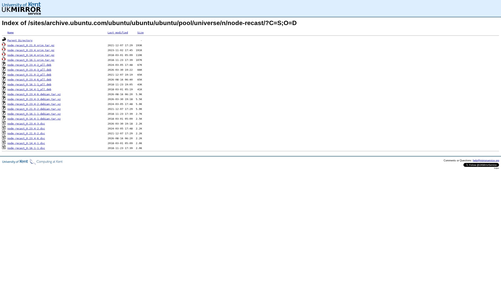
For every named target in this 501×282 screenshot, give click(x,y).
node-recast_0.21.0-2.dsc (26, 133)
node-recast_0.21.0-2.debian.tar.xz (34, 109)
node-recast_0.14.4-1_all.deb (29, 89)
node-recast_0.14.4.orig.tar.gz (30, 55)
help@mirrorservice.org (486, 160)
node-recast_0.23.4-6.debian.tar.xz (34, 94)
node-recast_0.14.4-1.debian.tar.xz (34, 118)
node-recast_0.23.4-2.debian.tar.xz (34, 104)
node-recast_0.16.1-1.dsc (26, 148)
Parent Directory (19, 40)
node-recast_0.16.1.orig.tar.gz (30, 60)
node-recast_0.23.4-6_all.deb (29, 79)
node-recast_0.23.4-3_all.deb (29, 69)
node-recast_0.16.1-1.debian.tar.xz (34, 113)
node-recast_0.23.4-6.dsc (26, 138)
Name (10, 32)
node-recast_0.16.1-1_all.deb (29, 84)
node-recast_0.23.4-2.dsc (26, 128)
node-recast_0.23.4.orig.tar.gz (30, 50)
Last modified (118, 32)
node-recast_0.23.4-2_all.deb (29, 64)
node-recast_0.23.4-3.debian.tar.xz (34, 99)
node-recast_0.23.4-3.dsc (26, 123)
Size (140, 32)
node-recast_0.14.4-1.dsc (26, 143)
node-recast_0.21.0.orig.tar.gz (30, 45)
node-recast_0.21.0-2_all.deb (29, 74)
